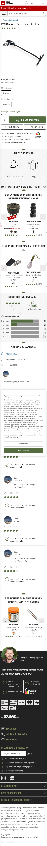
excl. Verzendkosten (8, 82)
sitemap (8, 837)
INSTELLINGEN (23, 444)
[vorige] (4, 217)
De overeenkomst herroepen (16, 800)
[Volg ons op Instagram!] (5, 779)
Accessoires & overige (11, 20)
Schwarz (6, 93)
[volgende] (43, 217)
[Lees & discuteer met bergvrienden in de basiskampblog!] (14, 779)
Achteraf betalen (15, 692)
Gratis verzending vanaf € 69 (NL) (19, 133)
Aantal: (3, 114)
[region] (23, 423)
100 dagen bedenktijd (14, 136)
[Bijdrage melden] (17, 493)
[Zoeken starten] (43, 13)
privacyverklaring (12, 437)
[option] (23, 52)
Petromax (7, 24)
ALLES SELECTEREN (23, 450)
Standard (6, 104)
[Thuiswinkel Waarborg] (30, 691)
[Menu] (3, 13)
